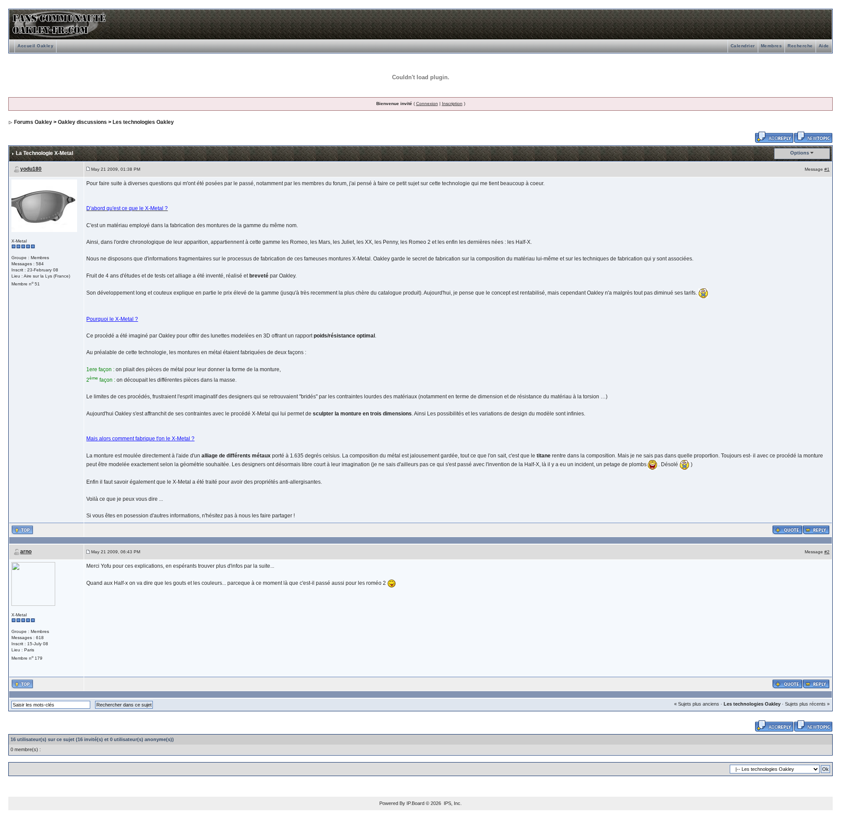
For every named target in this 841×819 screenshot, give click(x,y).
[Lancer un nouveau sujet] (813, 136)
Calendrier (743, 45)
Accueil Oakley (35, 45)
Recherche (800, 45)
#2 (827, 551)
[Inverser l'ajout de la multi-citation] (787, 529)
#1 (827, 169)
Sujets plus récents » (807, 704)
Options (799, 152)
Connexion (427, 103)
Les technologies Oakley (143, 122)
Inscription (452, 103)
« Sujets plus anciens (696, 704)
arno (26, 551)
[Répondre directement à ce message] (816, 529)
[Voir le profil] (44, 205)
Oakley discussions (82, 122)
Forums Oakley (33, 122)
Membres (771, 45)
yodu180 (31, 169)
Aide (824, 45)
